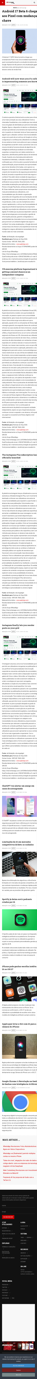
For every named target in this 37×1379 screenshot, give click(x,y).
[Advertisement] (18, 1322)
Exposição (24, 1258)
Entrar (4, 1228)
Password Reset (7, 1238)
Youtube (5, 1295)
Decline (18, 1370)
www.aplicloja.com (22, 244)
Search (29, 1237)
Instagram (5, 1298)
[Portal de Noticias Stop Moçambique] (10, 2)
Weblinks (23, 1240)
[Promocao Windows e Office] (18, 1345)
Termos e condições (8, 1247)
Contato (23, 1243)
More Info (18, 1375)
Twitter (4, 1287)
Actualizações (25, 1256)
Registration (6, 1231)
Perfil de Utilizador (8, 1234)
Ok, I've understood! (18, 1365)
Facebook (5, 1284)
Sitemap (23, 1261)
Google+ (5, 1290)
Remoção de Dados (8, 1258)
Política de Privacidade (6, 1252)
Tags (22, 1237)
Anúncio (23, 1253)
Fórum (23, 1229)
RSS (13, 1298)
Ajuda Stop (24, 1226)
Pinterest (5, 1292)
